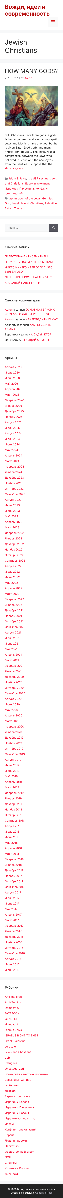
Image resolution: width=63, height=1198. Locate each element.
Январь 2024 (13, 472)
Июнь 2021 (12, 643)
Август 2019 (13, 759)
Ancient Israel (13, 996)
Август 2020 (13, 699)
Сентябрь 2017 (15, 887)
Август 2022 (13, 566)
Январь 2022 (13, 604)
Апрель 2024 (13, 455)
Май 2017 (11, 909)
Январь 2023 (13, 538)
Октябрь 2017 (14, 881)
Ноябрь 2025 (13, 416)
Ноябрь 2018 (13, 809)
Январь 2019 (13, 798)
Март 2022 (12, 593)
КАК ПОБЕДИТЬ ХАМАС (42, 319)
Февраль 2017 (14, 925)
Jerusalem (11, 1046)
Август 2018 (13, 826)
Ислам (9, 1124)
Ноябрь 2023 (13, 483)
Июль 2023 (12, 505)
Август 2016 (13, 958)
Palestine (51, 203)
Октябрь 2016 (14, 947)
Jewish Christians (32, 203)
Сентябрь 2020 (15, 693)
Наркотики (12, 1146)
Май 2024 (11, 450)
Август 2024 (13, 433)
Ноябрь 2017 (13, 876)
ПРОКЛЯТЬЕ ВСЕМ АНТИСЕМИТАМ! (29, 262)
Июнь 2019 (12, 770)
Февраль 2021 (14, 665)
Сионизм (11, 1162)
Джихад (10, 1090)
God (7, 203)
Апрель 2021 (13, 654)
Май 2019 (11, 776)
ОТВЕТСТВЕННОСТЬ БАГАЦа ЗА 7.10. (30, 277)
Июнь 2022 (12, 577)
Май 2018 (11, 842)
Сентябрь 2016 (15, 953)
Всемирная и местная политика (26, 1074)
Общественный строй (19, 1151)
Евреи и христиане (38, 183)
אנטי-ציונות (11, 1173)
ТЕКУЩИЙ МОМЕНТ (35, 340)
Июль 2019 (12, 765)
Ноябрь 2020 (13, 682)
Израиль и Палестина (19, 188)
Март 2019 (12, 787)
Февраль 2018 (14, 859)
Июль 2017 (12, 898)
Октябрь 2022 (14, 555)
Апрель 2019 (13, 781)
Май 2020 (11, 710)
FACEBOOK (12, 1013)
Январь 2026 (13, 405)
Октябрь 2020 (14, 687)
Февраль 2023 (14, 533)
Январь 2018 (13, 864)
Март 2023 (12, 527)
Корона (10, 1135)
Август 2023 (13, 499)
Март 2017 (12, 920)
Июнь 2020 (12, 704)
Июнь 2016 (12, 970)
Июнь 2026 (12, 378)
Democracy (12, 1007)
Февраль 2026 (14, 400)
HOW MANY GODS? (31, 71)
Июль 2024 (12, 439)
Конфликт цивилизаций (20, 1129)
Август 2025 (13, 422)
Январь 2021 (13, 671)
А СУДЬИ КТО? (41, 334)
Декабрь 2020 (14, 676)
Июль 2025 (12, 427)
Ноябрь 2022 (13, 549)
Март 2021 (12, 660)
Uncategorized (14, 1068)
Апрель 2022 (13, 588)
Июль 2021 (12, 638)
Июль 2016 (12, 964)
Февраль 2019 (14, 793)
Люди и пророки (16, 1140)
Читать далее (14, 168)
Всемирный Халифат (19, 1079)
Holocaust (11, 1024)
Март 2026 (12, 394)
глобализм (12, 1085)
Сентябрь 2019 (15, 754)
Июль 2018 (12, 831)
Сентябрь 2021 (15, 627)
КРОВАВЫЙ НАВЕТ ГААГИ (22, 282)
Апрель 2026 (13, 389)
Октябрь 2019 (14, 748)
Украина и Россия (17, 1168)
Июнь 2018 (12, 837)
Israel (15, 203)
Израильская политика (20, 1118)
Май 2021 (11, 649)
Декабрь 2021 (14, 610)
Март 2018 (12, 853)
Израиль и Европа (17, 1101)
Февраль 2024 (14, 466)
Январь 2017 (13, 931)
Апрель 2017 (13, 914)
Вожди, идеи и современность (27, 10)
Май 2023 (11, 516)
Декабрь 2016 (14, 936)
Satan (8, 208)
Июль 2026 (12, 372)
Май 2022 (11, 582)
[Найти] (53, 228)
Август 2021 (13, 632)
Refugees (11, 1063)
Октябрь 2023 (14, 488)
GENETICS (11, 1019)
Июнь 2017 (12, 903)
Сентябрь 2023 (15, 494)
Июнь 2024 (12, 444)
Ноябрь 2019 (13, 743)
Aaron (9, 309)
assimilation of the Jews (25, 198)
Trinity (18, 208)
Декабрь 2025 (14, 411)
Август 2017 (13, 892)
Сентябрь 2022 (15, 560)
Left (7, 1057)
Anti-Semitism (14, 1002)
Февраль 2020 (14, 726)
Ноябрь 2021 (13, 616)
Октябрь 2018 (14, 815)
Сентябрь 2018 (15, 820)
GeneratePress (43, 1192)
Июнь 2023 (12, 510)
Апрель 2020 (13, 715)
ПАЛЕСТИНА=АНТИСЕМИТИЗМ (26, 256)
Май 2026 (11, 383)
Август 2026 (13, 367)
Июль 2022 (12, 571)
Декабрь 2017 (14, 870)
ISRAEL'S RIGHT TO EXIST (21, 1035)
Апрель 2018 (13, 848)
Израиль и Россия (17, 1113)
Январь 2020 (13, 732)
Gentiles (47, 198)
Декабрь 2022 (14, 544)
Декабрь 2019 (14, 737)
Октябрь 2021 (14, 621)
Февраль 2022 (14, 599)
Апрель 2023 (13, 522)
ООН (8, 1157)
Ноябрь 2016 (13, 942)
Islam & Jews (17, 178)
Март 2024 (12, 461)
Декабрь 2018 (14, 804)
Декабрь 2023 (14, 477)
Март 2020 (12, 721)
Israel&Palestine (38, 178)
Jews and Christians (18, 1052)
